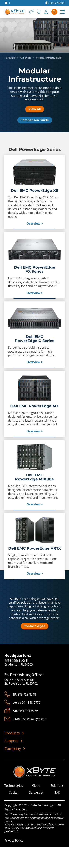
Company (12, 748)
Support (11, 740)
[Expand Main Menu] (62, 12)
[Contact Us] (31, 12)
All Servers (25, 57)
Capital (13, 792)
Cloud (36, 786)
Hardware (9, 57)
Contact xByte (34, 626)
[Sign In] (46, 12)
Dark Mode (57, 3)
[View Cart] (39, 12)
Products (12, 733)
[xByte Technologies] (15, 12)
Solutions (57, 786)
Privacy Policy (13, 840)
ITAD (57, 792)
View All (34, 109)
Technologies (13, 786)
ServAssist (36, 792)
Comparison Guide (34, 120)
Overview (33, 223)
